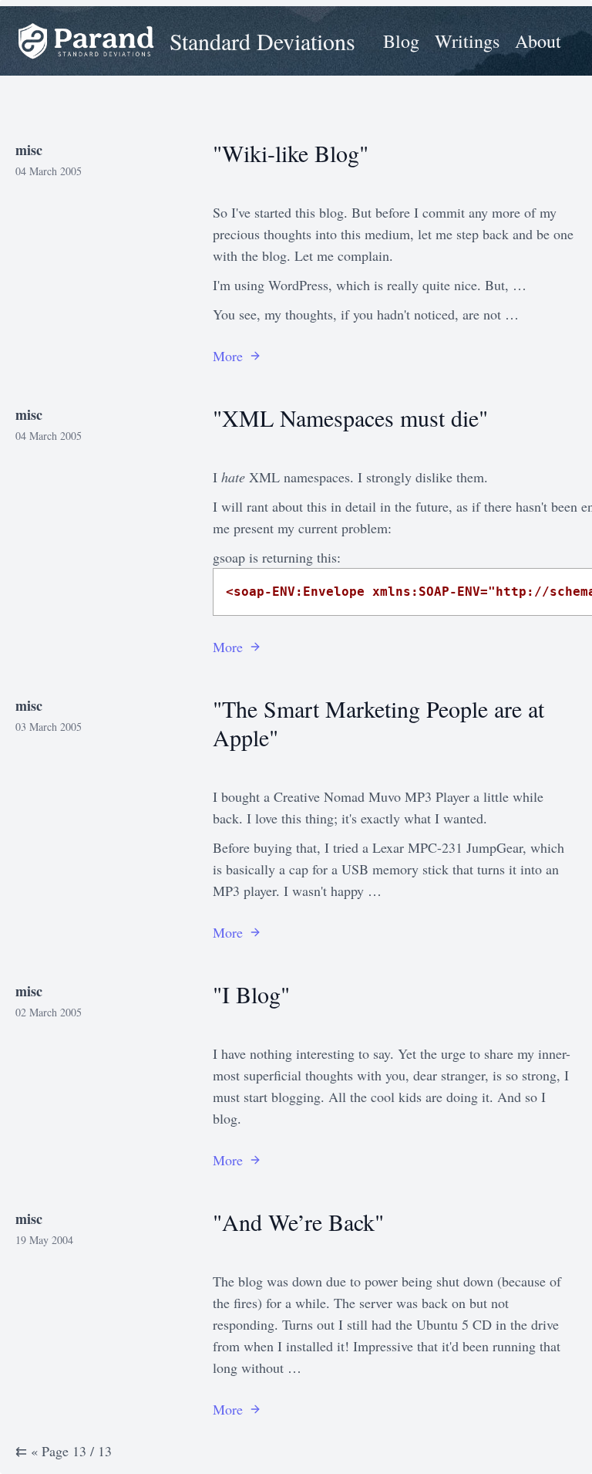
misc (28, 150)
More (228, 356)
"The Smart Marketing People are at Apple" (378, 722)
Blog (401, 41)
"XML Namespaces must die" (350, 417)
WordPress (298, 285)
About (538, 41)
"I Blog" (251, 994)
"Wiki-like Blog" (290, 152)
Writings (467, 41)
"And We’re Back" (298, 1221)
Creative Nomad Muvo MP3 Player (371, 796)
